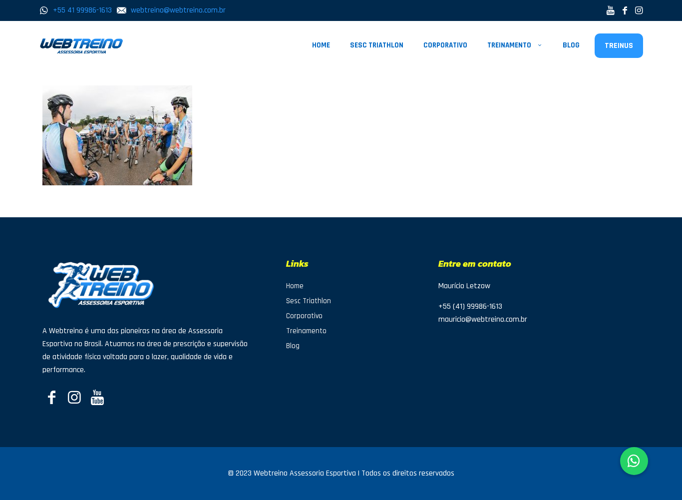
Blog (293, 346)
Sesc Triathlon (308, 301)
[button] (634, 461)
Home (295, 286)
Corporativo (304, 316)
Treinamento (306, 331)
